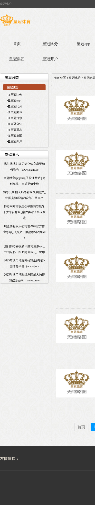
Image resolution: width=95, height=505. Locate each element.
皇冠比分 (50, 44)
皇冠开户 (50, 59)
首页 (17, 44)
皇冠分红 (16, 124)
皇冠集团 (17, 59)
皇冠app (15, 100)
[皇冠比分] (15, 25)
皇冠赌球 (16, 112)
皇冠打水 (16, 118)
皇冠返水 (16, 129)
